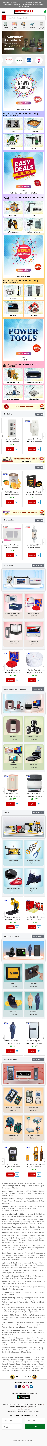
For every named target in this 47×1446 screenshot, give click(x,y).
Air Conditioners (15, 1221)
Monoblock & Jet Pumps (23, 1201)
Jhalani (34, 1364)
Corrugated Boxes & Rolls (34, 1298)
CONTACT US (32, 1407)
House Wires (6, 1188)
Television (40, 1224)
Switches (13, 1183)
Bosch (29, 1362)
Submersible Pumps (37, 1199)
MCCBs (4, 1193)
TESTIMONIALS (39, 1404)
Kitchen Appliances (37, 1221)
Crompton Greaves (25, 1359)
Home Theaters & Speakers (11, 1224)
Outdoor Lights (27, 1216)
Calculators (15, 1332)
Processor (22, 1240)
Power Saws (30, 1250)
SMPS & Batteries (18, 1242)
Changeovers (22, 1206)
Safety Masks (25, 1312)
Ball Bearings (15, 1287)
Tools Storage (21, 1257)
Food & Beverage (16, 1338)
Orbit (42, 1359)
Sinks (27, 1292)
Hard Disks (33, 1238)
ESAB (38, 1366)
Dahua (42, 1368)
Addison (4, 1366)
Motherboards (12, 1240)
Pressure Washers (30, 1270)
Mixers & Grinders (28, 1224)
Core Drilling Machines (17, 1250)
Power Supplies (36, 1229)
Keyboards (16, 1229)
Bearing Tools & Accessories (13, 1289)
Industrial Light (15, 1216)
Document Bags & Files (29, 1332)
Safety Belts (30, 1307)
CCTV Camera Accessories (26, 1317)
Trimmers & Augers (17, 1267)
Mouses (9, 1229)
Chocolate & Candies (36, 1350)
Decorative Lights (31, 1214)
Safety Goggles (13, 1312)
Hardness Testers (8, 1325)
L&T (33, 1357)
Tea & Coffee (26, 1352)
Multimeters (19, 1323)
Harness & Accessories (16, 1307)
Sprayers (27, 1263)
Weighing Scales (30, 1325)
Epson (21, 1368)
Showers (19, 1292)
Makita (42, 1362)
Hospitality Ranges (19, 1186)
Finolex (36, 1359)
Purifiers (4, 1221)
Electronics (30, 1338)
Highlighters (6, 1332)
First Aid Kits (40, 1307)
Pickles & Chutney (20, 1350)
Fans (30, 1219)
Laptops (25, 1227)
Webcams (25, 1229)
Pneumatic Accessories (28, 1278)
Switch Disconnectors (36, 1206)
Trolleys (5, 1302)
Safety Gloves (31, 1309)
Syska (11, 1362)
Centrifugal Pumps (22, 1199)
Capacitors (5, 1211)
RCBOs (41, 1191)
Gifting (15, 1340)
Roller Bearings (27, 1287)
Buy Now (9, 449)
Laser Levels (20, 1327)
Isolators (12, 1193)
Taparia (41, 1364)
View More (39, 414)
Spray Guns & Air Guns (10, 1278)
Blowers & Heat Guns (20, 1245)
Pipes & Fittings (38, 1292)
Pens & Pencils (29, 1330)
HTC (23, 1370)
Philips (23, 1357)
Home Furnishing (8, 1334)
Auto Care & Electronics (22, 1281)
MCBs (28, 1191)
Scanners (25, 1236)
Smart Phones (14, 1232)
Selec (42, 1357)
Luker (17, 1362)
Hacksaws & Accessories (10, 1259)
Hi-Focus (35, 1368)
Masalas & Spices (15, 1348)
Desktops (33, 1227)
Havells (17, 1357)
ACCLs (42, 1208)
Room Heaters (39, 1219)
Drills (13, 1248)
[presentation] (4, 40)
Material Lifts (24, 1302)
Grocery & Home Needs (28, 1340)
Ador (32, 1366)
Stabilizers (15, 1188)
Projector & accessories (18, 1238)
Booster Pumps (7, 1201)
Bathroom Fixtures (8, 1294)
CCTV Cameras (15, 1315)
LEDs (22, 1214)
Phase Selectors (8, 1208)
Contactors (14, 1211)
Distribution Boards (24, 1193)
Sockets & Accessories (36, 1257)
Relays (21, 1211)
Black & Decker (23, 1366)
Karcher (12, 1366)
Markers (41, 1330)
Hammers (11, 1257)
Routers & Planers (30, 1248)
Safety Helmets (18, 1309)
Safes (11, 1317)
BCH (37, 1357)
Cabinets (41, 1227)
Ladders (13, 1302)
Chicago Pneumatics (23, 1364)
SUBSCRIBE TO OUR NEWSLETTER (23, 1415)
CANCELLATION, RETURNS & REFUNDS (28, 1411)
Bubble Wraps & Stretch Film (12, 1300)
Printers (33, 1236)
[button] (16, 449)
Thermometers (32, 1327)
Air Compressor (38, 1276)
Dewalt (35, 1362)
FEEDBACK (30, 1404)
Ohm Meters (40, 1323)
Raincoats (34, 1312)
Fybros (4, 1362)
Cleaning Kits (17, 1270)
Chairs (41, 1332)
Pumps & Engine (31, 1267)
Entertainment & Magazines (17, 1342)
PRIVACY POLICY (16, 1409)
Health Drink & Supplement (11, 1352)
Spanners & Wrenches (23, 1253)
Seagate (15, 1368)
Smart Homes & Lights (36, 1186)
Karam (4, 1368)
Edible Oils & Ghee (30, 1348)
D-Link (28, 1368)
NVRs (31, 1315)
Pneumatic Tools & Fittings (21, 1276)
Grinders (20, 1248)
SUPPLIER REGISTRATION (17, 1407)
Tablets (23, 1232)
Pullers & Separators (16, 1255)
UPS (3, 1229)
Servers (4, 1238)
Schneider (13, 1359)
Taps (12, 1292)
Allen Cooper (6, 1370)
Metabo (11, 1364)
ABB (28, 1357)
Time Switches (7, 1186)
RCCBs (34, 1191)
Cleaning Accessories (16, 1273)
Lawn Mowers (16, 1265)
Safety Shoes (6, 1309)
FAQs (26, 1407)
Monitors (41, 1236)
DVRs (25, 1315)
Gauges (12, 1327)
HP (9, 1368)
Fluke (18, 1370)
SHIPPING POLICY (12, 1411)
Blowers (34, 1263)
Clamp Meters (29, 1323)
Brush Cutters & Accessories (34, 1265)
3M (43, 1366)
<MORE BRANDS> (32, 1370)
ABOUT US (16, 1404)
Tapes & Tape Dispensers (34, 1300)
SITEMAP (9, 1404)
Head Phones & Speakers (36, 1232)
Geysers (26, 1221)
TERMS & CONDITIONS (28, 1409)
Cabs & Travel (34, 1342)
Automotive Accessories (17, 1283)
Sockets (21, 1183)
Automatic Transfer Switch (27, 1208)
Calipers (19, 1325)
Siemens (5, 1359)
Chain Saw (5, 1267)
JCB (13, 1370)
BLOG (4, 1404)
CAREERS (23, 1404)
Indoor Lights (38, 1216)
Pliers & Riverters (31, 1255)
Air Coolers (22, 1219)
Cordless (32, 1245)
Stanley (4, 1364)
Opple (23, 1362)
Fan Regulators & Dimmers (34, 1183)
